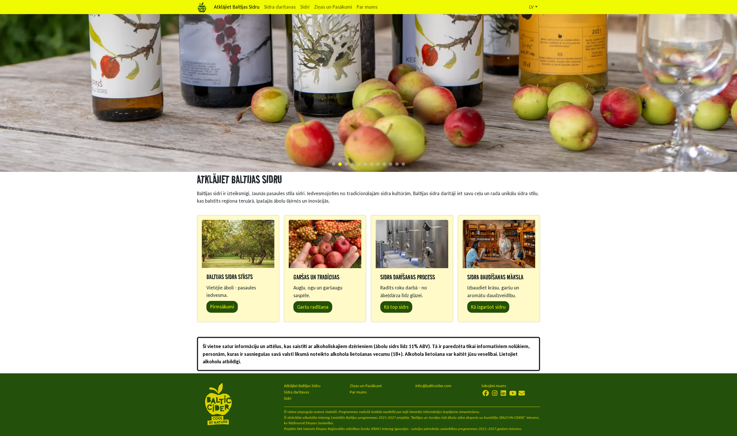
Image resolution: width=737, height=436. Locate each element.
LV (531, 7)
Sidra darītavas (280, 7)
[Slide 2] (340, 164)
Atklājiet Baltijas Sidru (236, 7)
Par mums (367, 7)
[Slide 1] (333, 164)
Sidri (304, 7)
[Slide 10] (390, 164)
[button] (55, 93)
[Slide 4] (352, 164)
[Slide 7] (371, 164)
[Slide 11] (397, 164)
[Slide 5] (359, 164)
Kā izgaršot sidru (488, 307)
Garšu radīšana (312, 307)
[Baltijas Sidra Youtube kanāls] (512, 393)
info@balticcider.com (433, 385)
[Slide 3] (346, 164)
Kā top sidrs (396, 307)
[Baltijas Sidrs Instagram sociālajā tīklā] (494, 393)
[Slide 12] (403, 164)
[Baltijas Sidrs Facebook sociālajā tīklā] (486, 393)
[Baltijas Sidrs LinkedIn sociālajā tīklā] (503, 393)
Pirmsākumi (222, 307)
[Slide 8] (378, 164)
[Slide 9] (384, 164)
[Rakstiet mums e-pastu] (521, 393)
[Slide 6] (365, 164)
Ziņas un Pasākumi (333, 7)
